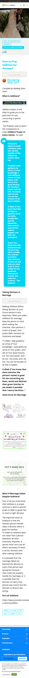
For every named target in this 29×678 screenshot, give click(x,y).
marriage (14, 610)
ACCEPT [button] (14, 674)
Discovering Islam (14, 41)
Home (5, 41)
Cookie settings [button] (6, 674)
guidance (12, 614)
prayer (5, 614)
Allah (21, 610)
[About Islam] (8, 5)
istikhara (6, 610)
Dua (19, 614)
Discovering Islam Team (13, 81)
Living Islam (7, 44)
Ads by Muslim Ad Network (14, 1)
